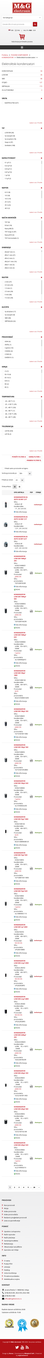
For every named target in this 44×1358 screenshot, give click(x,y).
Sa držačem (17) (10, 312)
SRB (12, 30)
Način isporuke (9, 1234)
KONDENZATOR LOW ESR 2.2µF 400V (21, 998)
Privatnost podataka (11, 1276)
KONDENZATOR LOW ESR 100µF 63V (21, 782)
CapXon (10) (9, 348)
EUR (34, 30)
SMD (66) (8, 318)
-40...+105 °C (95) (10, 414)
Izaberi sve (33, 123)
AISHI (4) (7, 341)
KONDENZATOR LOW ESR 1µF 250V (21, 926)
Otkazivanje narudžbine (13, 1247)
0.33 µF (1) (8, 169)
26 (34, 1187)
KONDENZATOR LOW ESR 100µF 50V (21, 746)
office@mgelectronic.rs (13, 1299)
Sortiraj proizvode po (9, 473)
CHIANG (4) (8, 351)
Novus (11, 1353)
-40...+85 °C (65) (10, 417)
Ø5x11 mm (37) (10, 255)
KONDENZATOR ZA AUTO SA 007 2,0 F (21, 538)
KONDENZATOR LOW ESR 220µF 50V (21, 1108)
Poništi (40, 123)
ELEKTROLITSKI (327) (11, 103)
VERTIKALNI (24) (10, 321)
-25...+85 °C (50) (10, 407)
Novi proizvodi (9, 1205)
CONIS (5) (8, 354)
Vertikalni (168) (10, 145)
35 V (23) (8, 205)
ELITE (16, 691)
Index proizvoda (10, 1211)
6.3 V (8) (7, 192)
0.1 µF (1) (8, 162)
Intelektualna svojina (12, 1279)
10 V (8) (7, 195)
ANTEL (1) (8, 345)
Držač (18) (8, 225)
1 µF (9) (7, 175)
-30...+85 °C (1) (10, 411)
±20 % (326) (9, 431)
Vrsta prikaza (6, 486)
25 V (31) (8, 202)
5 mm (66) (8, 295)
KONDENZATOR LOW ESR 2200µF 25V (20, 1035)
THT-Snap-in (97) (10, 232)
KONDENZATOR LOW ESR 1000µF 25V (20, 558)
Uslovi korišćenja (10, 1273)
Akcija (6, 1208)
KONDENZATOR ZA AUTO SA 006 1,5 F (21, 518)
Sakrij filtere (34, 457)
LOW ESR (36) (9, 133)
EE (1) (6, 387)
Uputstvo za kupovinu (12, 1231)
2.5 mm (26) (9, 291)
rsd (30, 30)
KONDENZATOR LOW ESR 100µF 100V (19, 673)
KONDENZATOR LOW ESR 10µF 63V (21, 890)
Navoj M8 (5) (9, 229)
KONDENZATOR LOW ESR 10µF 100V (21, 818)
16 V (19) (8, 199)
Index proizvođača (11, 1214)
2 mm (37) (8, 282)
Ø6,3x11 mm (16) (10, 261)
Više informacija (21, 512)
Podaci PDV (8, 1264)
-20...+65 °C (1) (10, 401)
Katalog (7, 1270)
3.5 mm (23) (9, 285)
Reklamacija (8, 1244)
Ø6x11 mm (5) (9, 265)
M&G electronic (16, 1342)
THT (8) (7, 222)
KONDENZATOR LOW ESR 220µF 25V (21, 1072)
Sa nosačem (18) (10, 139)
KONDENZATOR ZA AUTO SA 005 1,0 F (21, 498)
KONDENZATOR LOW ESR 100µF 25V (21, 710)
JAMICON (18, 577)
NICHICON (18, 943)
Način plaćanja (9, 1237)
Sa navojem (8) (10, 136)
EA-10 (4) (8, 374)
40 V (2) (7, 208)
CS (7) (7, 371)
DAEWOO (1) (9, 357)
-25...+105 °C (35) (10, 404)
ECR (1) (7, 381)
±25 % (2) (8, 434)
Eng (18, 30)
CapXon (17, 653)
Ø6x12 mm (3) (9, 268)
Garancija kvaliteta (11, 1241)
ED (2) (7, 384)
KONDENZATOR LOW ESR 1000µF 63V (20, 635)
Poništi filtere (18, 457)
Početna (5, 55)
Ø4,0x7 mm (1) (10, 252)
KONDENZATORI (8, 57)
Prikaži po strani (7, 480)
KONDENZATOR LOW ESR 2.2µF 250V (21, 962)
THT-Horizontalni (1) (12, 238)
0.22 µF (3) (8, 166)
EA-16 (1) (8, 378)
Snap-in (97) (9, 142)
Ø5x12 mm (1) (9, 258)
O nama (7, 1261)
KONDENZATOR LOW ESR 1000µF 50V (20, 596)
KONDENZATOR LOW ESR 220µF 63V (21, 1144)
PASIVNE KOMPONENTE (19, 55)
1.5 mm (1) (8, 288)
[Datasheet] (31, 573)
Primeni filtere (33, 460)
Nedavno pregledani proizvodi (15, 1217)
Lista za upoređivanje (12, 1221)
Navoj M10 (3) (9, 235)
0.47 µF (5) (8, 172)
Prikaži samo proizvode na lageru (16, 468)
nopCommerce (23, 1355)
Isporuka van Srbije (11, 1250)
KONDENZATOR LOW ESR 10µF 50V (21, 854)
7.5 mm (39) (9, 298)
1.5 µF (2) (8, 178)
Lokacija (7, 1267)
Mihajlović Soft (29, 1353)
